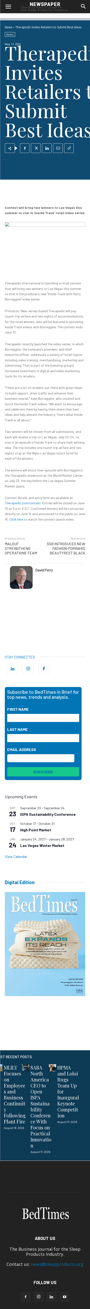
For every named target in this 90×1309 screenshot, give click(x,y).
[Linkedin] (47, 148)
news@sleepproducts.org (57, 1264)
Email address (21, 749)
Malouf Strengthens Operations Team (21, 548)
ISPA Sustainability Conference (48, 814)
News (8, 27)
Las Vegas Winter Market (42, 845)
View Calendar (16, 856)
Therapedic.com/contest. (23, 503)
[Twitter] (36, 148)
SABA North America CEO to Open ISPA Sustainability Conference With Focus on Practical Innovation (40, 1106)
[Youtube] (64, 1297)
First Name (18, 709)
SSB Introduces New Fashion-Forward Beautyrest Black (66, 548)
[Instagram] (28, 668)
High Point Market (35, 830)
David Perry (44, 570)
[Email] (58, 148)
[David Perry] (21, 577)
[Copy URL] (69, 148)
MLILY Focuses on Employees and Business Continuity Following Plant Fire (15, 1094)
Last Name (17, 729)
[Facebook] (25, 148)
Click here (16, 519)
